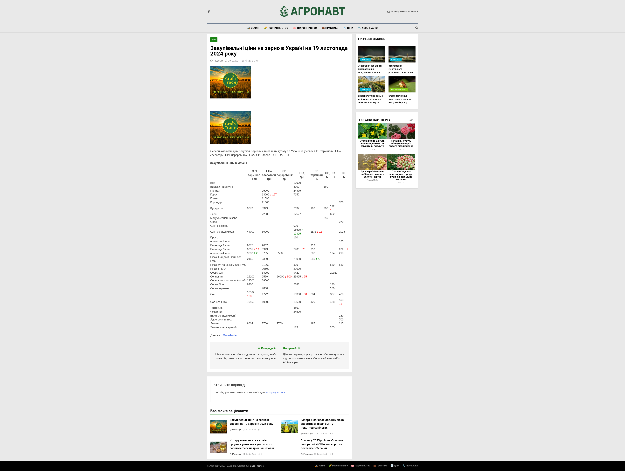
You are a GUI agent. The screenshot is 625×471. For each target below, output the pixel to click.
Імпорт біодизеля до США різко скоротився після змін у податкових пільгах (322, 423)
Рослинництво (399, 89)
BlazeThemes (257, 465)
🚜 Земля (253, 28)
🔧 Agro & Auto (368, 28)
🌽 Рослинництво (276, 28)
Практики (365, 59)
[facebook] (209, 12)
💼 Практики (330, 28)
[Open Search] (416, 28)
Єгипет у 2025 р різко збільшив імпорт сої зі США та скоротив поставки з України (322, 444)
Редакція (218, 60)
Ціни (213, 40)
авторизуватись (275, 392)
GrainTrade (229, 335)
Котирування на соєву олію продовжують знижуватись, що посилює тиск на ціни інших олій (252, 444)
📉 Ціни (348, 28)
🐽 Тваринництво (305, 28)
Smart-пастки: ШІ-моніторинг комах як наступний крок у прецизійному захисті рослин (400, 102)
